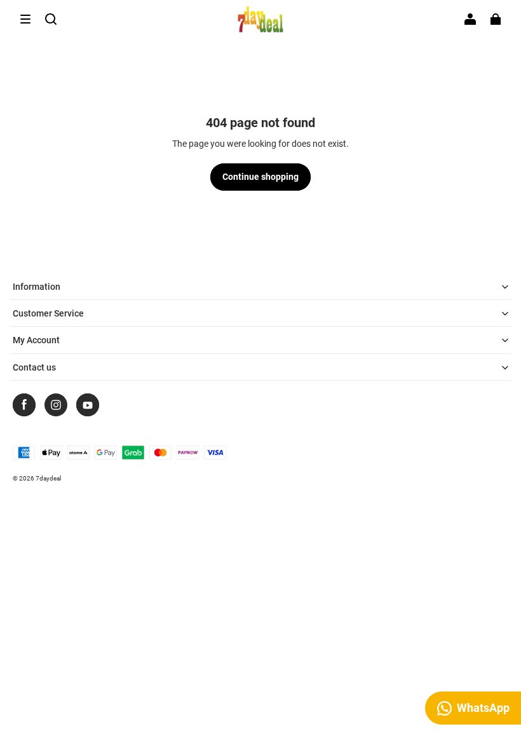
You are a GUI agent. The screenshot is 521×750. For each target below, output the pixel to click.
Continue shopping (260, 177)
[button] (25, 19)
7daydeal (48, 478)
